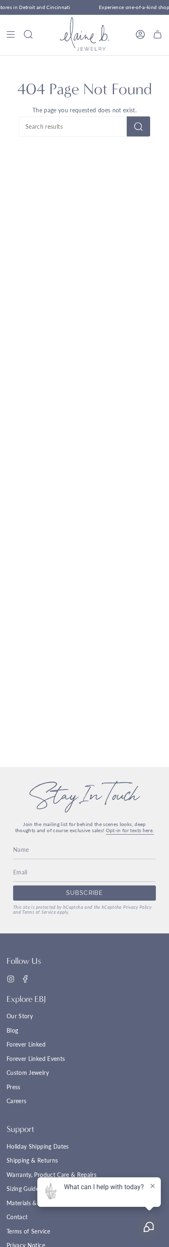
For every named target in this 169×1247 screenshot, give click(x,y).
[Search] (138, 126)
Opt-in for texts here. (130, 830)
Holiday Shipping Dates (38, 1146)
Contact (17, 1216)
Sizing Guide (23, 1188)
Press (14, 1086)
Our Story (20, 1016)
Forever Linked (26, 1044)
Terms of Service (39, 912)
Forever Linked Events (36, 1058)
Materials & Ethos (30, 1202)
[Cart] (157, 34)
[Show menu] (10, 34)
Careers (16, 1100)
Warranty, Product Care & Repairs (51, 1174)
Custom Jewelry (28, 1072)
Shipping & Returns (32, 1160)
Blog (12, 1030)
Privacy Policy (137, 907)
